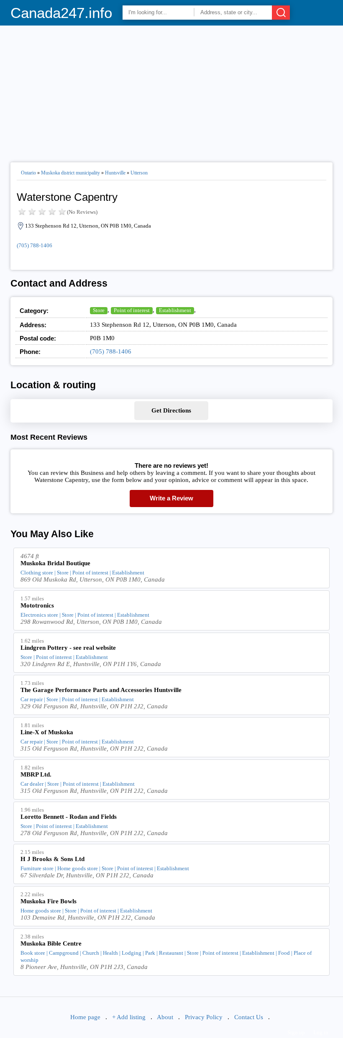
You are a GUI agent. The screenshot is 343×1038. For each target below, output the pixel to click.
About (165, 1017)
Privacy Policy (204, 1017)
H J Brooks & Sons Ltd (52, 859)
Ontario (28, 173)
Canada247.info (61, 13)
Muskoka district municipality (70, 173)
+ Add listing (129, 1017)
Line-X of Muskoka (46, 732)
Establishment (175, 310)
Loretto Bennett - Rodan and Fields (68, 816)
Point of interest (132, 310)
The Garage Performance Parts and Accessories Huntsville (101, 690)
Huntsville (115, 173)
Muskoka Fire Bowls (48, 901)
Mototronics (37, 605)
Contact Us (248, 1017)
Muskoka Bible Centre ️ (51, 943)
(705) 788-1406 (34, 245)
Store (99, 310)
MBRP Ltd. (35, 774)
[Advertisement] (171, 90)
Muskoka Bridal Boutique (55, 563)
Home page (85, 1017)
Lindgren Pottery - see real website (68, 647)
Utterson (139, 173)
